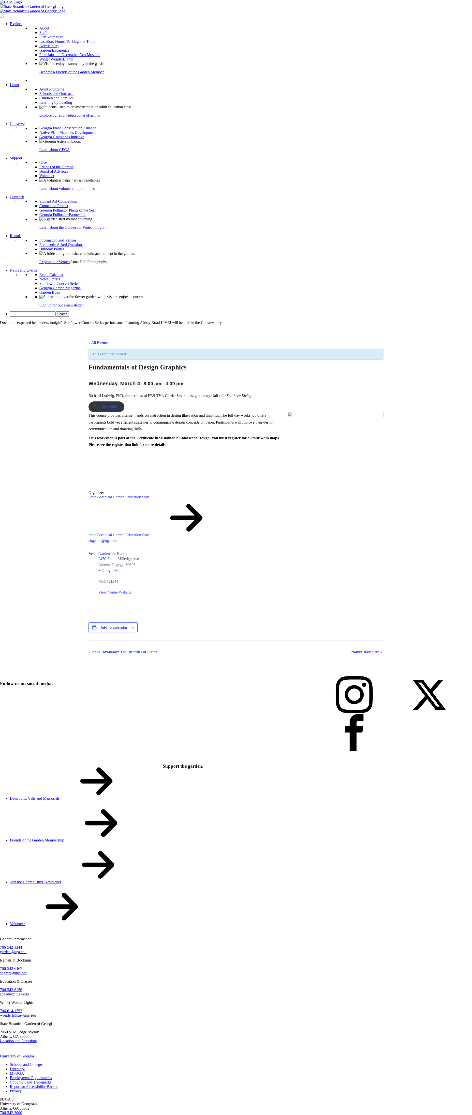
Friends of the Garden (56, 167)
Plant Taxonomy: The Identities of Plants (122, 652)
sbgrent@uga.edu (13, 973)
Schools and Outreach (56, 94)
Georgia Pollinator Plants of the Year (67, 210)
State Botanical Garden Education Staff (118, 497)
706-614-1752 (11, 1011)
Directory (17, 1069)
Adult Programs (51, 89)
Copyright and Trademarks (30, 1082)
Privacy (16, 1091)
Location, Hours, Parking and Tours (67, 41)
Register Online (106, 407)
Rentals (15, 236)
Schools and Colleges (26, 1064)
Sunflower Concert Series (59, 283)
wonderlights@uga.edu (18, 1015)
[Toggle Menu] (2, 16)
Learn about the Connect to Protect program (73, 227)
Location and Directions (18, 1041)
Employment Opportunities (31, 1078)
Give (43, 162)
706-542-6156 (11, 990)
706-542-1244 (11, 947)
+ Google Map (110, 570)
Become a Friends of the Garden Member (71, 72)
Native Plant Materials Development (67, 132)
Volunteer (46, 176)
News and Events (23, 270)
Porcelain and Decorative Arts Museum (69, 55)
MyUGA (17, 1073)
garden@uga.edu (13, 952)
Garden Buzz (49, 292)
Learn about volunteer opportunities (67, 188)
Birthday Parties (51, 249)
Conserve (17, 124)
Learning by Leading (55, 102)
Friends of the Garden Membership (37, 840)
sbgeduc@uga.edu (102, 540)
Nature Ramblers (366, 652)
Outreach (17, 197)
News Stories (49, 279)
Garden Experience (55, 50)
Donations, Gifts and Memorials (34, 798)
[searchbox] (32, 314)
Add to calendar (114, 627)
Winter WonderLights (56, 59)
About (44, 28)
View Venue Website (114, 592)
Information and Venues (57, 240)
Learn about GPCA (54, 150)
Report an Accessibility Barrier (34, 1086)
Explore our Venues (54, 262)
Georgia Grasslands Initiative (61, 137)
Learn (14, 85)
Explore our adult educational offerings (69, 115)
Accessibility (49, 46)
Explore (16, 24)
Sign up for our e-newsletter (61, 305)
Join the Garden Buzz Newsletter (35, 882)
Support (16, 158)
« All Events (98, 343)
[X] (429, 712)
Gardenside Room (112, 553)
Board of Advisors (53, 171)
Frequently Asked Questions (61, 245)
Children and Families (56, 98)
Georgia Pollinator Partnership (62, 215)
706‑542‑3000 (11, 1113)
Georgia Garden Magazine (60, 288)
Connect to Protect (53, 206)
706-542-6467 (11, 968)
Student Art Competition (58, 201)
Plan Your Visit (51, 37)
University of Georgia (17, 1056)
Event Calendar (51, 275)
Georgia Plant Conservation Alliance (67, 128)
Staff (43, 33)
